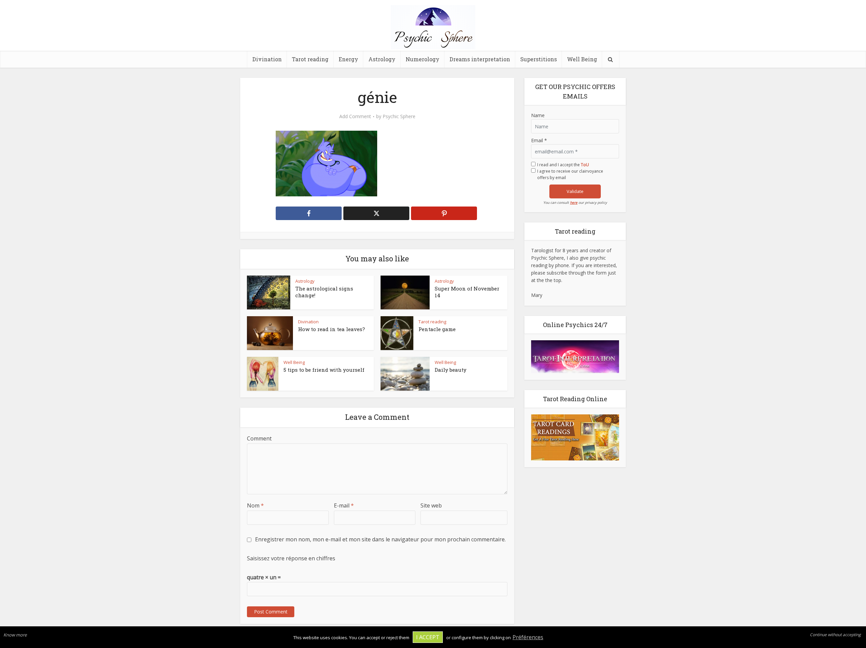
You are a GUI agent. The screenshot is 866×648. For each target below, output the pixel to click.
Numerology (422, 59)
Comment (259, 438)
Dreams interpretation (480, 59)
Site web (431, 505)
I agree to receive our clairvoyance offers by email (570, 174)
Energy (348, 59)
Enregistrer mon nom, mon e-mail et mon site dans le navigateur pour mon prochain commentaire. (380, 539)
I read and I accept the (563, 165)
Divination (267, 59)
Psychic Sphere (399, 116)
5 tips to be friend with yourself (323, 369)
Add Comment (355, 116)
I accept (427, 637)
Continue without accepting (835, 635)
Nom (255, 505)
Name (538, 115)
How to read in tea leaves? (331, 329)
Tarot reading (310, 59)
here (573, 202)
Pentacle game (437, 329)
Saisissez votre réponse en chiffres (291, 558)
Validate (575, 191)
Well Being (582, 59)
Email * (539, 140)
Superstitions (538, 59)
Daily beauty (450, 369)
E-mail (344, 505)
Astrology (381, 59)
